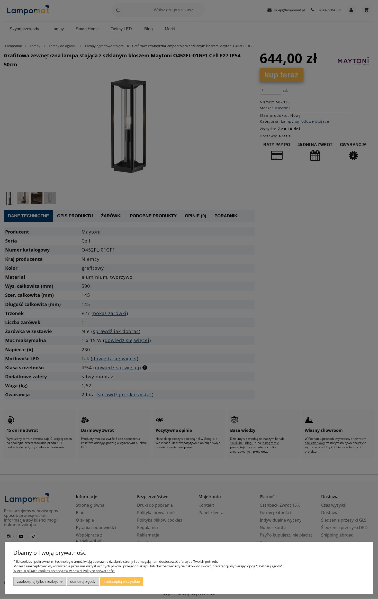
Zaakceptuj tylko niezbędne (39, 581)
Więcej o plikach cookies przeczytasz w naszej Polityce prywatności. (64, 570)
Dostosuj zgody (83, 581)
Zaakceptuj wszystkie (122, 581)
